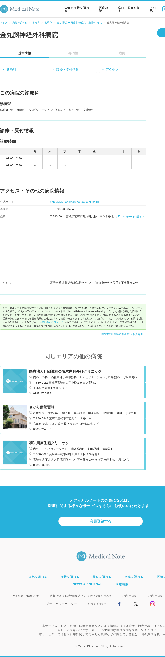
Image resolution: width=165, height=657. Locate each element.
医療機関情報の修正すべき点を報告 (123, 334)
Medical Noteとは (26, 595)
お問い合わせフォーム (51, 322)
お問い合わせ (97, 603)
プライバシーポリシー (61, 603)
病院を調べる (19, 22)
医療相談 (103, 9)
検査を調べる (102, 576)
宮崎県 (35, 22)
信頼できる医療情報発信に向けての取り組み (81, 595)
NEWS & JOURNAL (87, 584)
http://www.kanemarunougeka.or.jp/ (72, 201)
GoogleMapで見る (131, 216)
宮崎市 (48, 22)
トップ (3, 22)
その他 (153, 9)
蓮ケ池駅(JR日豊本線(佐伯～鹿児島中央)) (79, 22)
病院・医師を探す (129, 9)
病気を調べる (38, 576)
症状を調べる (70, 576)
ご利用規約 (130, 595)
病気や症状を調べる (76, 9)
